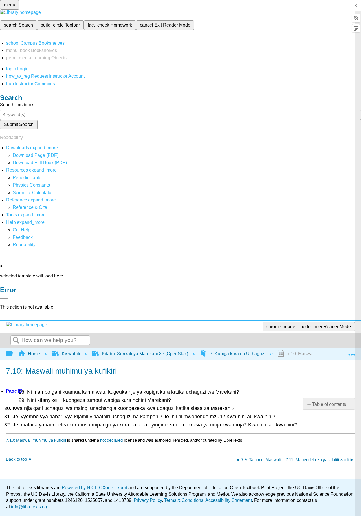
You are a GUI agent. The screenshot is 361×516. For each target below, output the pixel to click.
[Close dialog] (4, 298)
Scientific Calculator (33, 192)
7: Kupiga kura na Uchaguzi (238, 353)
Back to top (16, 459)
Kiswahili (71, 353)
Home (34, 353)
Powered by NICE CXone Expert (95, 487)
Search (16, 340)
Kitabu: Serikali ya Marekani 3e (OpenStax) (145, 353)
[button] (23, 237)
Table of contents (329, 404)
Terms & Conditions (183, 500)
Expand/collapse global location (351, 352)
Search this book (17, 104)
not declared (112, 440)
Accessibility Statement (228, 500)
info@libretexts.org (29, 506)
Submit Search (19, 124)
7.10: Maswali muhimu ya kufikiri (36, 440)
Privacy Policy (148, 500)
